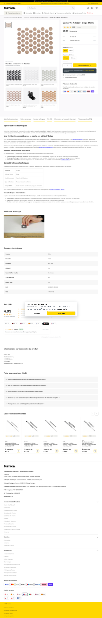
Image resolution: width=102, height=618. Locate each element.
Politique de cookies (63, 309)
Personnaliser (36, 313)
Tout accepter (61, 313)
